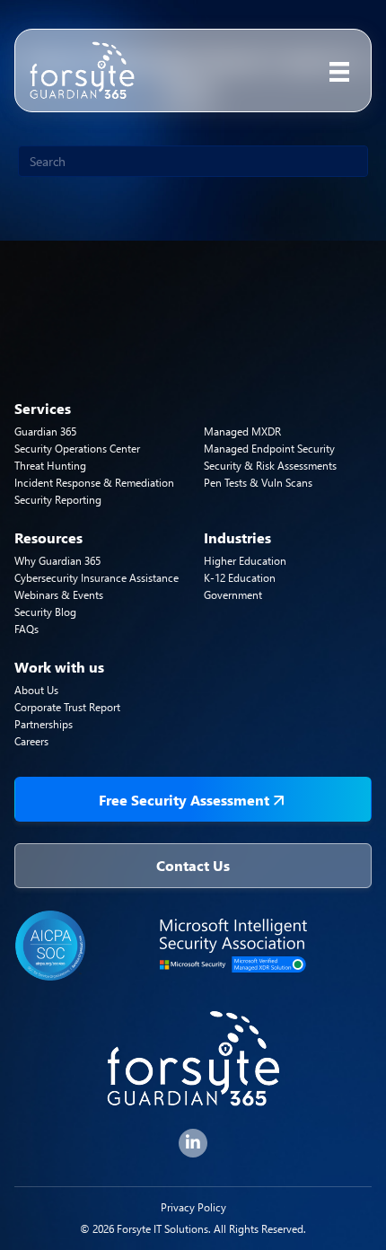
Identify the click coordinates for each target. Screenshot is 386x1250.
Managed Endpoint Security (269, 448)
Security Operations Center (77, 448)
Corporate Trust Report (67, 707)
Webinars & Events (58, 595)
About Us (36, 690)
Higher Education (245, 561)
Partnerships (43, 724)
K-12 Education (240, 578)
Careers (31, 741)
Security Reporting (57, 499)
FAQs (26, 629)
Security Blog (45, 612)
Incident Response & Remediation (94, 482)
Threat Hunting (50, 465)
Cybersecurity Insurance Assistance (96, 578)
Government (233, 595)
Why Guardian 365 (57, 561)
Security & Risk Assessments (270, 465)
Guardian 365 (45, 431)
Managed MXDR (242, 431)
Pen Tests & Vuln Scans (258, 482)
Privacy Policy (193, 1207)
